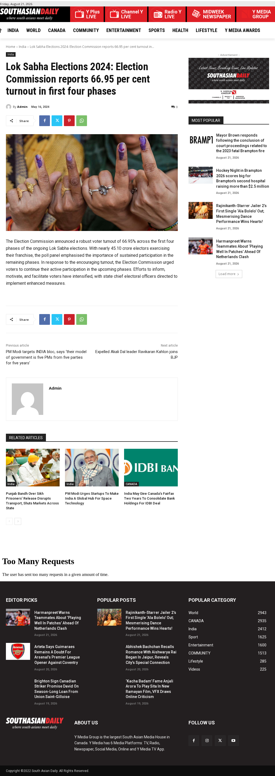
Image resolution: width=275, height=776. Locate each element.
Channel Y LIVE (132, 14)
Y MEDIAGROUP (261, 14)
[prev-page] (9, 521)
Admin (22, 107)
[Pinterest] (69, 120)
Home (10, 46)
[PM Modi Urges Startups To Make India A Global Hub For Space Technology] (92, 467)
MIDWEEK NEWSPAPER (217, 14)
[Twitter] (57, 120)
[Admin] (9, 106)
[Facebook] (44, 120)
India (22, 46)
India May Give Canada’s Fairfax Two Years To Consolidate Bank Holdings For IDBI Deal (149, 498)
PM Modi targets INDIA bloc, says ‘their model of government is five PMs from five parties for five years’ (46, 357)
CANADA (131, 484)
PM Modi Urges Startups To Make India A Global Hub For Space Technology (92, 498)
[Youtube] (233, 740)
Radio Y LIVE (173, 14)
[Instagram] (207, 740)
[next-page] (18, 521)
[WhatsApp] (81, 120)
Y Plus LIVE (93, 14)
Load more (227, 274)
